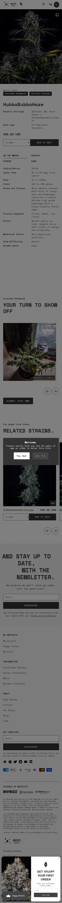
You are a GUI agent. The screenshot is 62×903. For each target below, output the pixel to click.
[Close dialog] (58, 858)
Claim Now (45, 895)
